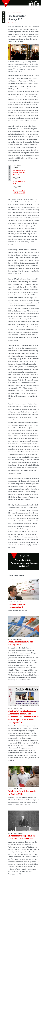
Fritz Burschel (12, 23)
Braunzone (3, 17)
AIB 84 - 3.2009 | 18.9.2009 (15, 12)
